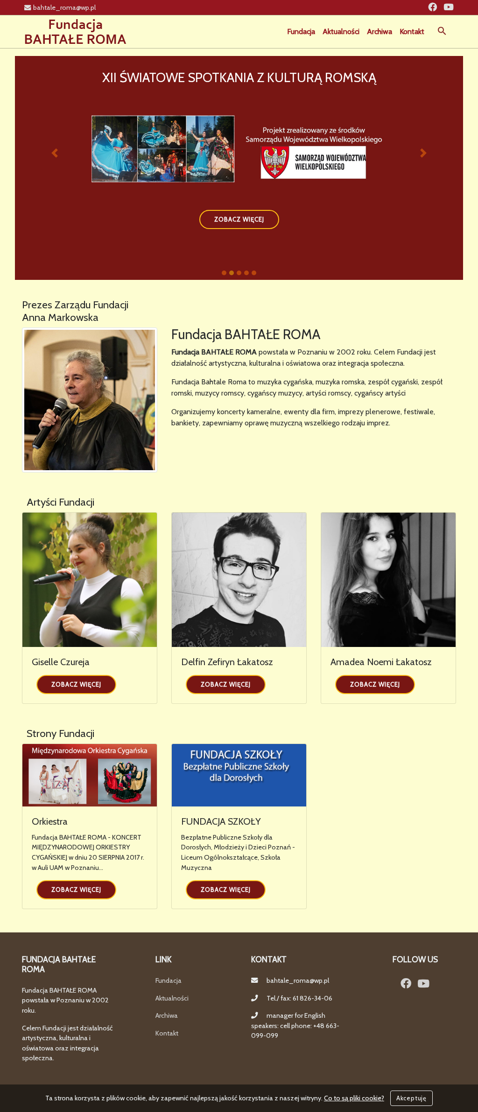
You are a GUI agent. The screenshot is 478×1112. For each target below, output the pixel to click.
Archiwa (379, 31)
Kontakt (412, 31)
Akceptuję (411, 1098)
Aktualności (341, 31)
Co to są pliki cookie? (354, 1098)
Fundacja (301, 31)
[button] (442, 30)
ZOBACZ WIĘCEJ (239, 219)
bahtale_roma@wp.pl (64, 7)
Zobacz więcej (76, 684)
